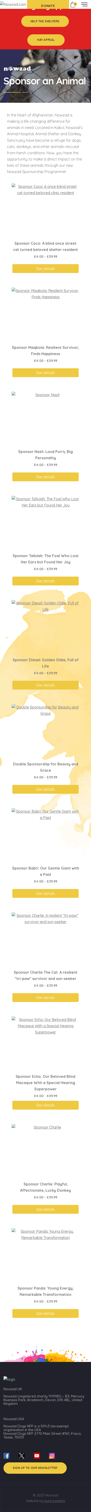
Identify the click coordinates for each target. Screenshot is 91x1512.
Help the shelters (45, 21)
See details (45, 268)
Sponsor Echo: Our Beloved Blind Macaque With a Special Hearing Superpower (45, 1082)
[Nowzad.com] (13, 4)
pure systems (54, 1501)
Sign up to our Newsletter (35, 1468)
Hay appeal (46, 40)
